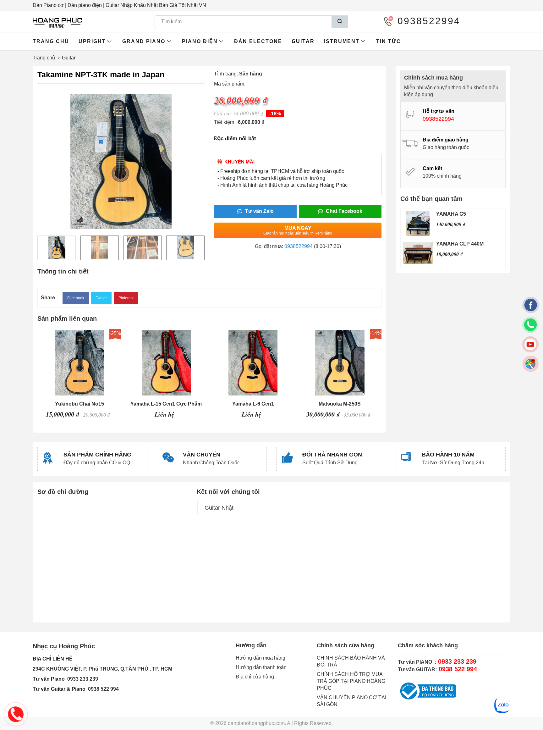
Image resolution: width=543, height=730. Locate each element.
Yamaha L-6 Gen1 (166, 403)
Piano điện (200, 41)
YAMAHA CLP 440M (460, 243)
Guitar (303, 41)
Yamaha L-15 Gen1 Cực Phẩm (79, 403)
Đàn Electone (258, 41)
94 (116, 689)
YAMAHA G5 (451, 214)
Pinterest (126, 298)
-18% (275, 113)
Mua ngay (297, 230)
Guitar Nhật (219, 508)
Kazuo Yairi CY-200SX (340, 403)
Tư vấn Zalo (259, 211)
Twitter (101, 298)
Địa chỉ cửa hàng (255, 676)
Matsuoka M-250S (253, 403)
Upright (92, 41)
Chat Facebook (343, 211)
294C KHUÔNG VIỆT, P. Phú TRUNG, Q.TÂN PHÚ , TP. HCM (102, 669)
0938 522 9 (100, 689)
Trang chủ (51, 41)
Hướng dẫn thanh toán (261, 667)
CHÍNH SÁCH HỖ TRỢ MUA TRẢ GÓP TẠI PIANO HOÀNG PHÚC (351, 681)
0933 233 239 (82, 679)
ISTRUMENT (341, 41)
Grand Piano (143, 41)
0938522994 (298, 246)
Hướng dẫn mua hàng (260, 658)
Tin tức (388, 41)
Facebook (75, 298)
